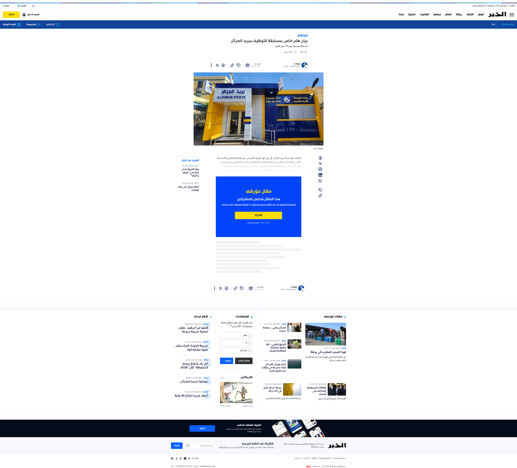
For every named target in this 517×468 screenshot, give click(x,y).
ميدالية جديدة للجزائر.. (193, 382)
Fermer (511, 14)
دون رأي (243, 350)
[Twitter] (177, 458)
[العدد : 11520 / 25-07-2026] (236, 392)
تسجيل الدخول (253, 223)
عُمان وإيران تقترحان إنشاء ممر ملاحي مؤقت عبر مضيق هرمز (274, 368)
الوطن (481, 14)
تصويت (228, 361)
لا (246, 343)
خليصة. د (297, 64)
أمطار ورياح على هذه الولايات (188, 188)
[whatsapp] (320, 180)
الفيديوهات (31, 24)
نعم (245, 335)
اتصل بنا (306, 458)
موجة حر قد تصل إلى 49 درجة (272, 389)
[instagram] (320, 169)
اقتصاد (470, 14)
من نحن (297, 458)
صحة (401, 14)
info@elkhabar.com (207, 466)
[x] (217, 65)
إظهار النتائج (243, 361)
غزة (493, 24)
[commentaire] (238, 65)
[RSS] (172, 458)
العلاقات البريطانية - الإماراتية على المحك (316, 391)
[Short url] (232, 65)
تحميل (202, 428)
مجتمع (437, 14)
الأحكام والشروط (325, 458)
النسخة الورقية (9, 24)
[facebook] (223, 65)
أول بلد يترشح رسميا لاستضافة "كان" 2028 (194, 366)
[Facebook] (189, 458)
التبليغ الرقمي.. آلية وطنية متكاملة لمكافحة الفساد (276, 348)
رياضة (459, 14)
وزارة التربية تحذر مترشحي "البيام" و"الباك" (190, 173)
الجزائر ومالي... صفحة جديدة (274, 329)
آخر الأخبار (50, 24)
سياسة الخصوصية (339, 458)
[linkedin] (320, 175)
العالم (448, 14)
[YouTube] (185, 458)
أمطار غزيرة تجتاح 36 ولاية (191, 396)
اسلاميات (424, 14)
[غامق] (37, 6)
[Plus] (211, 65)
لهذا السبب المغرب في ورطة (328, 352)
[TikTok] (181, 458)
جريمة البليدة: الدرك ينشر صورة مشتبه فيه (191, 348)
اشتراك (258, 215)
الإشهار (314, 458)
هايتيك (412, 14)
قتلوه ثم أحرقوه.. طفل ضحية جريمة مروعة (193, 330)
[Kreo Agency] (309, 466)
